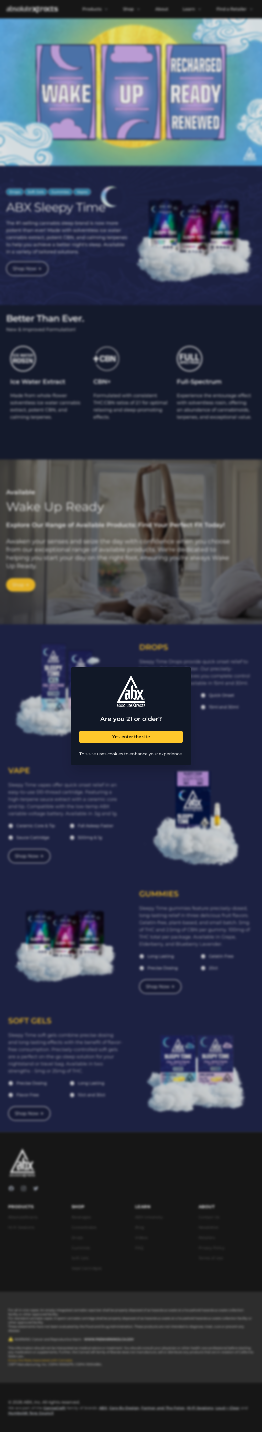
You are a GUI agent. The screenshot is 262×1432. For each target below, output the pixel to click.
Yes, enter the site (131, 736)
